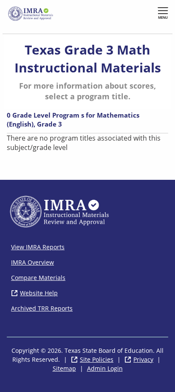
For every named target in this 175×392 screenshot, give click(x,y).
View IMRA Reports (38, 247)
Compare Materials (38, 278)
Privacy (143, 359)
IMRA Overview (32, 262)
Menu (163, 17)
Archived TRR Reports (42, 308)
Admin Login (105, 368)
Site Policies (96, 359)
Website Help (39, 293)
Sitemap (64, 368)
